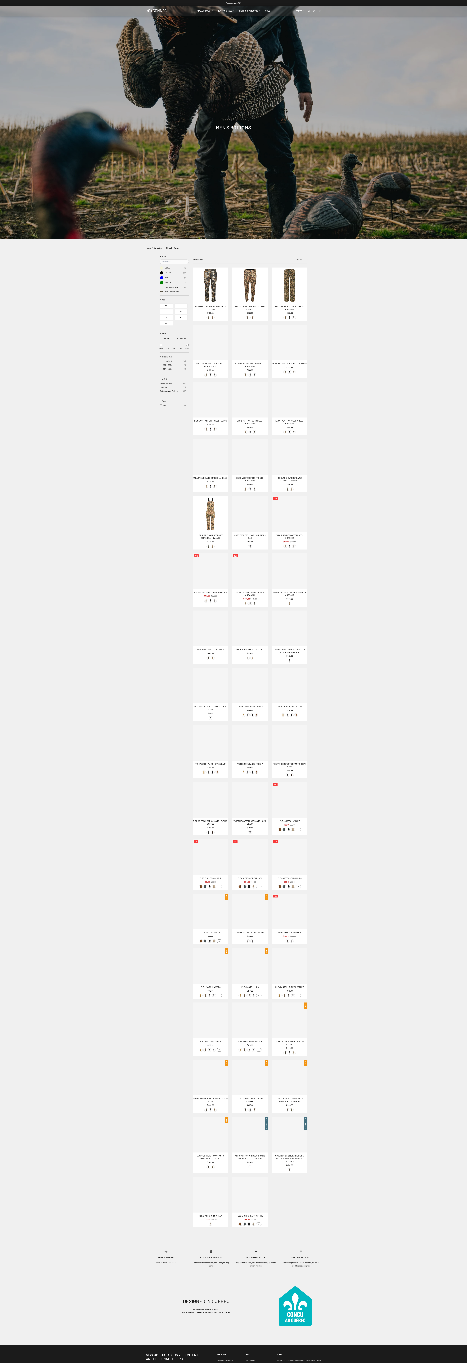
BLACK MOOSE (289, 317)
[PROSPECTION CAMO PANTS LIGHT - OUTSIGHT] (250, 285)
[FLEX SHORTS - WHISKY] (289, 800)
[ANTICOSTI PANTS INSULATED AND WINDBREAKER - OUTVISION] (250, 1134)
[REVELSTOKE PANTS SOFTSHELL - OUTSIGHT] (289, 285)
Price (164, 334)
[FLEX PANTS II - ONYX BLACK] (250, 1020)
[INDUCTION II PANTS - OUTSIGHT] (250, 628)
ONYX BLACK (252, 715)
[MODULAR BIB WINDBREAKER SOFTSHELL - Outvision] (289, 457)
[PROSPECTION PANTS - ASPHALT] (289, 685)
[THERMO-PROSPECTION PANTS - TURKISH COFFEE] (210, 800)
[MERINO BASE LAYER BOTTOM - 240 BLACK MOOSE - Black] (289, 628)
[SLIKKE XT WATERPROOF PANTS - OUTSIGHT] (250, 1077)
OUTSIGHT (212, 317)
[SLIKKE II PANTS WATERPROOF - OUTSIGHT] (289, 514)
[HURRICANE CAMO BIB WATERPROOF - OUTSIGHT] (289, 571)
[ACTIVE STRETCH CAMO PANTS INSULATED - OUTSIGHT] (210, 1134)
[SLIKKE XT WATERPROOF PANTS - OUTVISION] (289, 1020)
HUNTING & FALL (225, 11)
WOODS (243, 715)
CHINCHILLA (293, 829)
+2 (298, 829)
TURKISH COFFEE (291, 775)
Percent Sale (167, 357)
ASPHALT (248, 715)
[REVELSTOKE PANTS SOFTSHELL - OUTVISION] (250, 342)
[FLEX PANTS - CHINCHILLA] (210, 1194)
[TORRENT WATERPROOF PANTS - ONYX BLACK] (250, 800)
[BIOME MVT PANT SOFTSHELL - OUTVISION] (250, 400)
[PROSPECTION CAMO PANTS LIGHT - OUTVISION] (210, 285)
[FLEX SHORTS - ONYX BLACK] (250, 857)
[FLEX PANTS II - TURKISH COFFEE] (289, 966)
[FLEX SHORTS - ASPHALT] (210, 857)
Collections (158, 248)
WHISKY (256, 715)
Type (164, 401)
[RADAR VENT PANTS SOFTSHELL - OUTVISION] (250, 457)
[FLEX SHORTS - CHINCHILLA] (289, 857)
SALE (267, 11)
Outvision (287, 489)
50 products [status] (198, 259)
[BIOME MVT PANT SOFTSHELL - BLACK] (210, 400)
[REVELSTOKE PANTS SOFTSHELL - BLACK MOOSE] (210, 342)
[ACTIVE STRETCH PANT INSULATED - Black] (250, 514)
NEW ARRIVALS (203, 11)
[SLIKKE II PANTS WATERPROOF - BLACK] (210, 571)
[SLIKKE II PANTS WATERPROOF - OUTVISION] (250, 571)
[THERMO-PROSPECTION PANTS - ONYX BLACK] (289, 743)
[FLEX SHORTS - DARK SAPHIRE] (250, 1194)
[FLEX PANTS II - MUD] (250, 966)
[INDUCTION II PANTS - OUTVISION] (210, 628)
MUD (205, 995)
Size (164, 300)
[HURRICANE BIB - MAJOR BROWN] (250, 911)
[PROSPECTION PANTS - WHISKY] (250, 743)
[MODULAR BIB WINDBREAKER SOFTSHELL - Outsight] (210, 514)
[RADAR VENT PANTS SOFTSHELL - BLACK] (210, 457)
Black (250, 546)
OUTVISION (208, 317)
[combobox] (301, 259)
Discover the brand (225, 1360)
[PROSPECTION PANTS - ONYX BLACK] (210, 743)
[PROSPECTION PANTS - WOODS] (250, 685)
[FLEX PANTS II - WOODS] (210, 966)
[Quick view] (225, 300)
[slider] (161, 345)
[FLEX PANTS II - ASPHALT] (210, 1020)
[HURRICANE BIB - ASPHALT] (289, 911)
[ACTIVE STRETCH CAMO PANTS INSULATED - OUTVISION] (289, 1077)
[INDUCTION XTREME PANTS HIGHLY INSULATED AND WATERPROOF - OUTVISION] (289, 1134)
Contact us (250, 1360)
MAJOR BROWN (248, 941)
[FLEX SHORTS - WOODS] (210, 911)
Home (148, 248)
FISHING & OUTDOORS (248, 11)
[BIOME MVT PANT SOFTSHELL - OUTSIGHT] (289, 342)
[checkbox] (174, 268)
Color (164, 257)
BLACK (289, 372)
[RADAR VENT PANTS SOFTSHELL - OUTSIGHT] (289, 400)
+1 (219, 995)
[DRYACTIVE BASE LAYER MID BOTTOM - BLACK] (210, 685)
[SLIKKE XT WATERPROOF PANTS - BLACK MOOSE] (210, 1077)
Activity (165, 379)
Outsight (291, 489)
